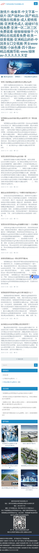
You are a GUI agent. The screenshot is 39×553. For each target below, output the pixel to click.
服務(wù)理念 (20, 532)
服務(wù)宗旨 (28, 532)
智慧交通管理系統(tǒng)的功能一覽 (13, 156)
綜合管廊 (21, 513)
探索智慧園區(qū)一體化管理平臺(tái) (14, 258)
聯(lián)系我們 (11, 532)
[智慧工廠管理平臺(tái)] (29, 433)
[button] (3, 66)
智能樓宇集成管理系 (32, 513)
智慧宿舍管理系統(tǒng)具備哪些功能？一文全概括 (19, 224)
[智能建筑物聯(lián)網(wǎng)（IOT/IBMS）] (29, 477)
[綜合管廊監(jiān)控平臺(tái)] (9, 477)
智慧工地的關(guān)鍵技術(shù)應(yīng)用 (16, 82)
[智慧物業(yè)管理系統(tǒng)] (29, 455)
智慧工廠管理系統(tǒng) (29, 510)
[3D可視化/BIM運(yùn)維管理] (9, 455)
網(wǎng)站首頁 (8, 77)
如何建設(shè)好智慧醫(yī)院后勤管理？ (15, 324)
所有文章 (5, 375)
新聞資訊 (18, 77)
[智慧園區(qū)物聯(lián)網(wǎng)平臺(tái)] (9, 433)
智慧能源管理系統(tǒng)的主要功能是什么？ (17, 292)
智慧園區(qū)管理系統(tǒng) (13, 510)
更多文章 (20, 359)
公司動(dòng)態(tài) (10, 378)
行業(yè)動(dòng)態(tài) (30, 77)
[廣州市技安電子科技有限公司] (12, 4)
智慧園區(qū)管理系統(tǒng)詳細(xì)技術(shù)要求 (18, 393)
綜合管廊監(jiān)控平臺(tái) (10, 488)
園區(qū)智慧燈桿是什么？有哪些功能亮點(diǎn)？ (19, 193)
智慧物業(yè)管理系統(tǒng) (29, 466)
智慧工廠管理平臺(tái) (29, 443)
